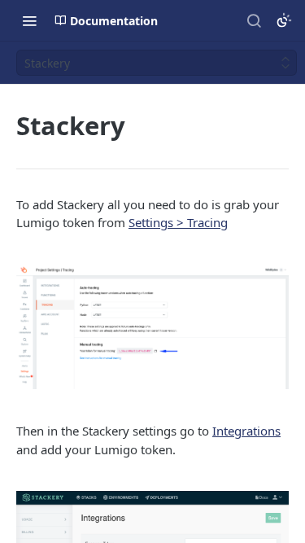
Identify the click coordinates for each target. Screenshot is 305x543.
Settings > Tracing (178, 222)
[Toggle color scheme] (284, 20)
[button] (152, 326)
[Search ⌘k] (254, 20)
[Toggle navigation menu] (29, 20)
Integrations (246, 431)
